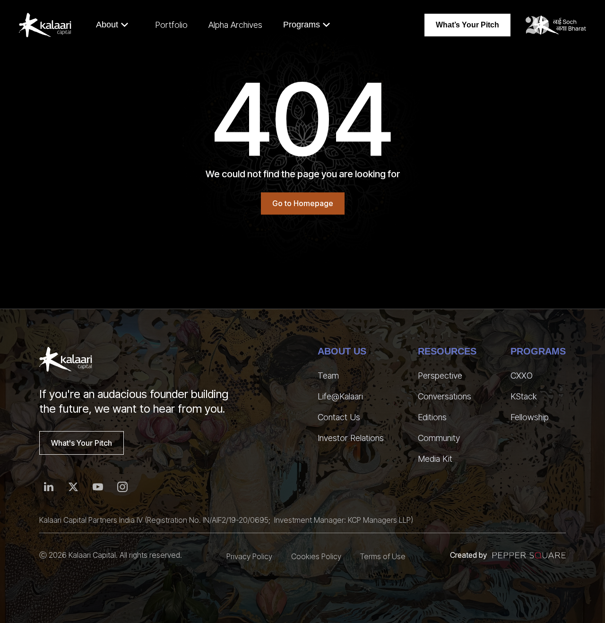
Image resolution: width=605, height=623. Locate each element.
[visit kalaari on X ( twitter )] (73, 486)
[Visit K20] (556, 25)
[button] (112, 24)
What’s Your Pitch (467, 25)
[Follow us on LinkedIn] (48, 486)
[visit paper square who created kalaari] (529, 555)
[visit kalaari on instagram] (122, 486)
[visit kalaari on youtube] (97, 486)
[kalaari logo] (65, 359)
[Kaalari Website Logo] (45, 25)
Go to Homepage (302, 203)
